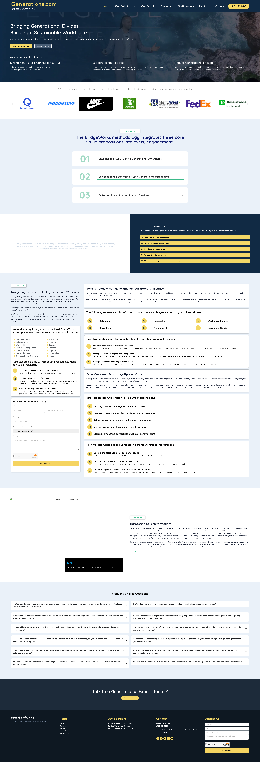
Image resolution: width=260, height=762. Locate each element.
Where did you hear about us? (22, 427)
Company (16, 417)
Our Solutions (123, 6)
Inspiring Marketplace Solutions (120, 728)
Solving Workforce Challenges (120, 726)
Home (106, 6)
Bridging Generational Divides (120, 723)
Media (203, 6)
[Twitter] (164, 738)
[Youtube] (171, 738)
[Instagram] (168, 738)
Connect (220, 6)
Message (16, 435)
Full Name (16, 405)
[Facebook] (161, 738)
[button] (12, 104)
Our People (148, 6)
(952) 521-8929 (238, 6)
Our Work (166, 6)
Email (48, 405)
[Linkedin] (157, 738)
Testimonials (186, 6)
